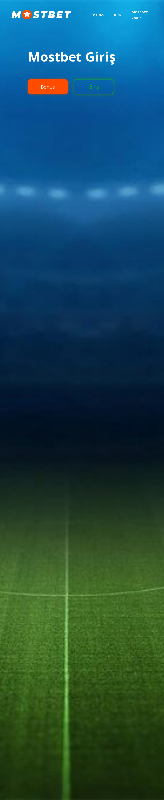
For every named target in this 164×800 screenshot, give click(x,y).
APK (117, 15)
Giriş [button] (94, 86)
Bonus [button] (48, 86)
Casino (97, 15)
